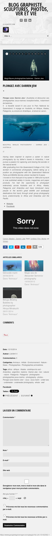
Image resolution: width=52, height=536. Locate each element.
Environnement (34, 362)
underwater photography (24, 382)
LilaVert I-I (13, 353)
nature (6, 374)
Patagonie (24, 374)
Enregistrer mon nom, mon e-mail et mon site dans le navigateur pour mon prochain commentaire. (24, 487)
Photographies (14, 365)
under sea (45, 379)
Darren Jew (33, 372)
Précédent (11, 395)
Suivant (25, 395)
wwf (42, 382)
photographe (34, 374)
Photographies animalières (32, 365)
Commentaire (9, 417)
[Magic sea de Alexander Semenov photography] (34, 265)
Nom (5, 450)
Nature (44, 362)
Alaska (23, 369)
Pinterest (21, 20)
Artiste (23, 362)
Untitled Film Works (38, 238)
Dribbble (25, 20)
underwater (8, 382)
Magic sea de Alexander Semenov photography (34, 275)
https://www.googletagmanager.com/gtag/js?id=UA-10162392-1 (25, 534)
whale (37, 382)
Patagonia (14, 374)
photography (31, 377)
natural (46, 372)
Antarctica (7, 372)
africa (10, 369)
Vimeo (5, 241)
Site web (6, 470)
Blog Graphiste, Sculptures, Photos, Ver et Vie (26, 9)
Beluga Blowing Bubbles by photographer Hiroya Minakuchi (11, 304)
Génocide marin (10, 272)
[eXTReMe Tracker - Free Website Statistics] (6, 32)
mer (40, 372)
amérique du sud (34, 369)
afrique (16, 369)
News (5, 365)
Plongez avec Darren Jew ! (13, 379)
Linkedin (29, 20)
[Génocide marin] (12, 265)
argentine (16, 372)
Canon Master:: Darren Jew (14, 238)
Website (9, 203)
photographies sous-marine (14, 377)
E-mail (6, 460)
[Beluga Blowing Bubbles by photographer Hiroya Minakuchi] (12, 292)
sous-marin (35, 379)
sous (27, 379)
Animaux (16, 362)
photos (40, 377)
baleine (24, 372)
